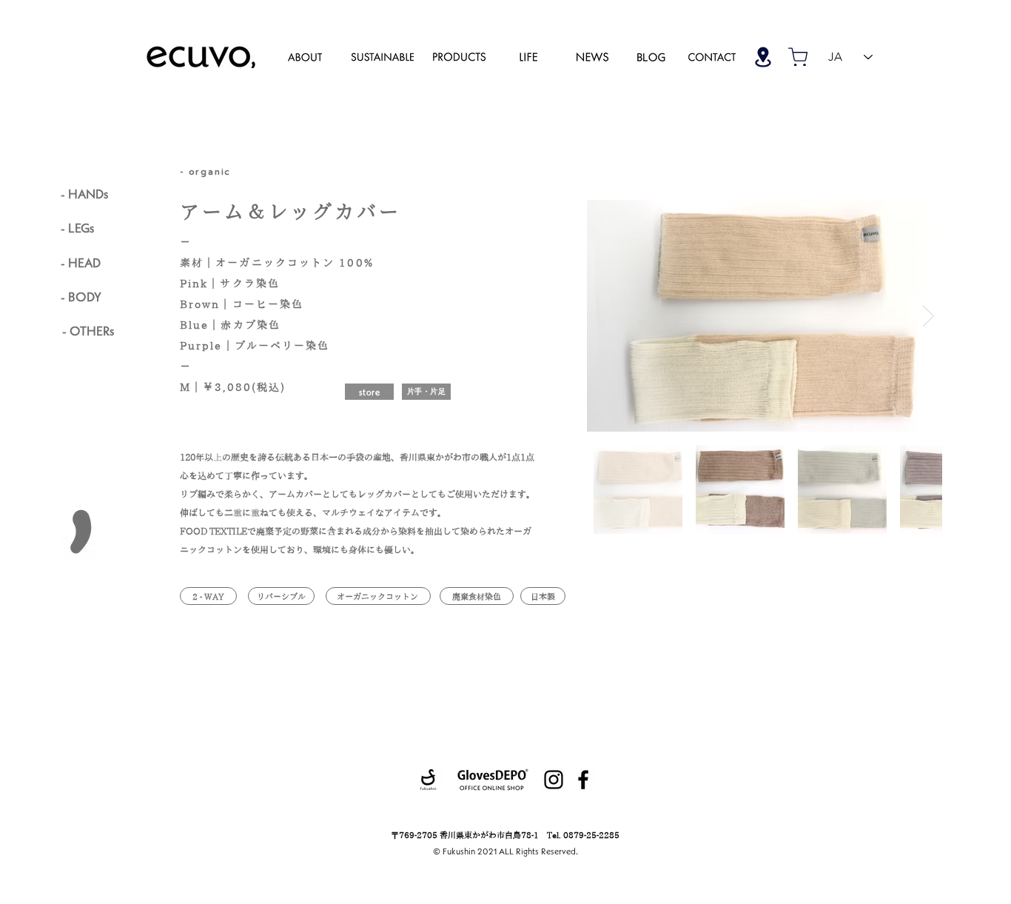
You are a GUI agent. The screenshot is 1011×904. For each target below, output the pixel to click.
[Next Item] (928, 315)
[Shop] (763, 57)
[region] (305, 56)
